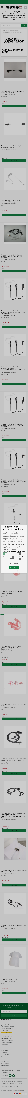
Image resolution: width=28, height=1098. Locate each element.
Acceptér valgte (14, 563)
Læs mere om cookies (9, 549)
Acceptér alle (14, 567)
